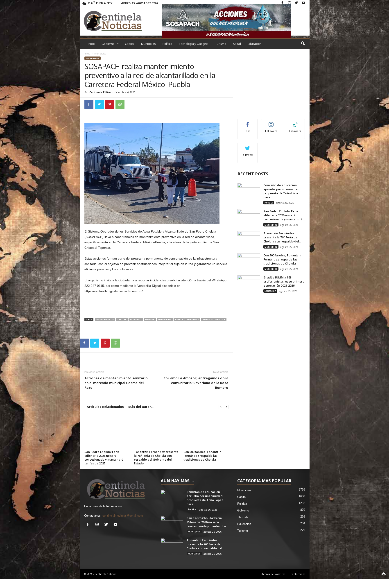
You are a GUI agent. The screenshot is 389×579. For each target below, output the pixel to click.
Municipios (148, 44)
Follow (271, 122)
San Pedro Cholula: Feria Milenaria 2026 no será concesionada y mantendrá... (284, 215)
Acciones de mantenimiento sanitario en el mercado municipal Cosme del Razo (116, 383)
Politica (269, 202)
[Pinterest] (109, 104)
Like (247, 122)
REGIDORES (193, 319)
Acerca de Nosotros (273, 574)
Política (167, 44)
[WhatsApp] (119, 104)
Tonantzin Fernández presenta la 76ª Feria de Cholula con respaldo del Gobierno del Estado (156, 457)
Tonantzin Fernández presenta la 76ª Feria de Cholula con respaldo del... (282, 237)
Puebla (179, 319)
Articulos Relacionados (105, 407)
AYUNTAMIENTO (105, 319)
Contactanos (297, 574)
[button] (303, 44)
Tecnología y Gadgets (193, 44)
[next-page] (226, 406)
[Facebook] (282, 3)
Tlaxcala (242, 517)
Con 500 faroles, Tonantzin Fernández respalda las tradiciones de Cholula (202, 455)
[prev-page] (221, 406)
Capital (129, 44)
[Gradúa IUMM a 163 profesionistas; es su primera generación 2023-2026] (248, 283)
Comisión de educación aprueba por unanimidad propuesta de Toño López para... (281, 191)
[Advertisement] (156, 306)
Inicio (91, 44)
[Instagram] (289, 3)
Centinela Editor (100, 92)
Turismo (220, 44)
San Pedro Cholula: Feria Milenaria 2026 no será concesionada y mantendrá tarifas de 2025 (104, 457)
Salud (237, 44)
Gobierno (108, 44)
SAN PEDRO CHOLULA (214, 319)
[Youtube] (303, 3)
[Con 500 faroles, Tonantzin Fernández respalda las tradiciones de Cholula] (205, 432)
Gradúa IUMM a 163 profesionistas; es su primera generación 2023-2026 (283, 281)
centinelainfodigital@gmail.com (122, 515)
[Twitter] (296, 3)
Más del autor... (141, 407)
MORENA (149, 319)
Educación (255, 44)
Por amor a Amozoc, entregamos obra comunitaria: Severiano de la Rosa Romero (195, 383)
